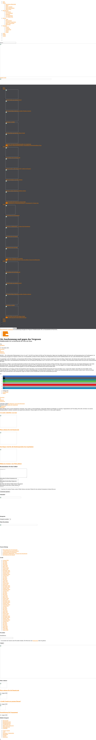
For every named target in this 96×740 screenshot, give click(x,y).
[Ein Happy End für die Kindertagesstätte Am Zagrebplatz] (12, 142)
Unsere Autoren (6, 730)
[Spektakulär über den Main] (12, 246)
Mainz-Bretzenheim (10, 8)
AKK (7, 19)
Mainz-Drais (8, 9)
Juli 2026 (5, 561)
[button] (4, 376)
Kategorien (4, 329)
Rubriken (5, 25)
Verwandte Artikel (4, 412)
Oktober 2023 (6, 603)
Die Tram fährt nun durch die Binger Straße (15, 133)
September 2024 (6, 589)
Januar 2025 (5, 584)
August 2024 (6, 590)
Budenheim (8, 11)
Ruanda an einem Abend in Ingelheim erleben (16, 190)
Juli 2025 (5, 576)
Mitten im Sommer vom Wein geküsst (14, 179)
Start (4, 1)
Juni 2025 (5, 578)
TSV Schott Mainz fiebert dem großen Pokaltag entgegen (18, 111)
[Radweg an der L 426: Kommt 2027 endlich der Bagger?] (12, 167)
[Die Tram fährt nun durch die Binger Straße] (12, 131)
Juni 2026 (5, 562)
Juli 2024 (5, 592)
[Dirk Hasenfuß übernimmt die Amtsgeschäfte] (12, 200)
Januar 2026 (5, 569)
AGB (4, 731)
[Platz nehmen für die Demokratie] (12, 156)
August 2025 (6, 575)
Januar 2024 (5, 599)
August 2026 (6, 560)
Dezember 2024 (6, 585)
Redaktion (2, 345)
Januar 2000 (5, 630)
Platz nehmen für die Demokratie (13, 157)
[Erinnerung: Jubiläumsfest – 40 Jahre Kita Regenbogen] (12, 225)
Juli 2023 (5, 607)
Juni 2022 (5, 623)
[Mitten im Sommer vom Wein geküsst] (12, 178)
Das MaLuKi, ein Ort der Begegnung (16, 403)
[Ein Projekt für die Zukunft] (12, 235)
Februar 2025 (6, 583)
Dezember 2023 (6, 600)
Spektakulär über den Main (12, 247)
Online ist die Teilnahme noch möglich (14, 258)
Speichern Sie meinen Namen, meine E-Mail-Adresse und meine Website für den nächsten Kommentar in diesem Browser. (28, 489)
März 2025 (5, 581)
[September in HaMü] (12, 120)
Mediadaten (5, 734)
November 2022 (6, 617)
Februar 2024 (6, 598)
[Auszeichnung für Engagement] (10, 214)
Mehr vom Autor (13, 412)
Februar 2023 (6, 613)
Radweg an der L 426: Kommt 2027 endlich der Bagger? (18, 168)
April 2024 (5, 595)
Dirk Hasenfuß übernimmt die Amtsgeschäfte (16, 201)
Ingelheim (8, 14)
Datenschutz (35, 640)
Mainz (4, 3)
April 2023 (5, 611)
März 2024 (5, 597)
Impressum (5, 737)
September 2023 (6, 604)
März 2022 (5, 627)
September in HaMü (10, 122)
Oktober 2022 (6, 618)
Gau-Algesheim (9, 13)
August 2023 (6, 606)
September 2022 (6, 619)
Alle (7, 145)
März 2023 (5, 612)
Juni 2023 (5, 608)
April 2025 (5, 580)
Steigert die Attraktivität (12, 404)
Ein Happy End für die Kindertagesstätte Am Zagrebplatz (18, 144)
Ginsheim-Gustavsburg (11, 22)
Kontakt (4, 735)
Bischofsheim (9, 20)
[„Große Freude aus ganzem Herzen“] (12, 98)
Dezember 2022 (6, 616)
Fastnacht (8, 28)
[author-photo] (3, 406)
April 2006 (5, 628)
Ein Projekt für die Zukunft (12, 236)
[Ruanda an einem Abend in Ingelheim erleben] (12, 189)
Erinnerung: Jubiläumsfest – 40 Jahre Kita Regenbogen (18, 226)
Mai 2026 (5, 564)
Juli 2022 (5, 622)
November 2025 (6, 571)
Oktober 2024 (6, 588)
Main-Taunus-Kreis (10, 23)
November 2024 (6, 587)
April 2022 (5, 626)
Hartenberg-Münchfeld (11, 4)
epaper (4, 36)
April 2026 (5, 565)
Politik (4, 34)
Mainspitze (8, 24)
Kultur (7, 32)
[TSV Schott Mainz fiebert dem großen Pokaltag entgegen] (12, 109)
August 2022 (6, 621)
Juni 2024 (5, 593)
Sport (4, 33)
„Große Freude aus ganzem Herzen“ (14, 100)
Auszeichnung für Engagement (12, 215)
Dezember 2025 (6, 570)
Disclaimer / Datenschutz (8, 733)
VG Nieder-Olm (9, 17)
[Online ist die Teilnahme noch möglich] (12, 257)
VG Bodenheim (9, 15)
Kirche (7, 30)
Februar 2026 (6, 568)
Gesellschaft (8, 29)
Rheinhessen (5, 10)
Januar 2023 (5, 614)
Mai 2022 (5, 624)
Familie (7, 27)
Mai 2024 (5, 594)
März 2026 (5, 566)
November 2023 (6, 602)
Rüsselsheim (7, 721)
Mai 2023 (5, 609)
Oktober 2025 (6, 573)
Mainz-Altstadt (9, 6)
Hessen (4, 18)
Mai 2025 (5, 579)
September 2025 (6, 574)
